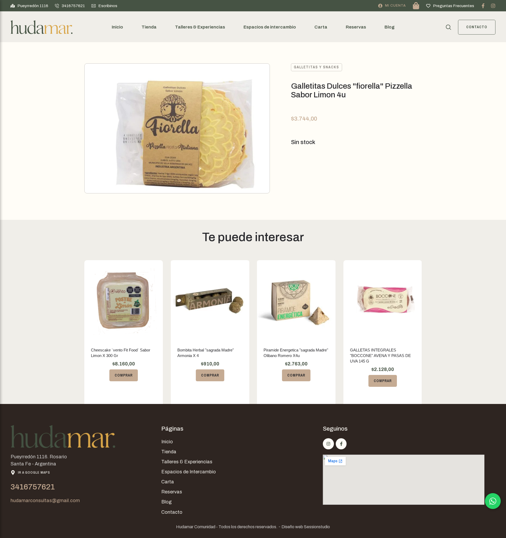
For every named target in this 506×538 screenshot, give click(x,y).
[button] (29, 6)
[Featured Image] (123, 299)
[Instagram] (493, 5)
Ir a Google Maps (34, 472)
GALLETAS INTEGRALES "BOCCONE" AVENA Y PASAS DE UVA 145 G (380, 355)
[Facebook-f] (483, 5)
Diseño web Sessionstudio (305, 527)
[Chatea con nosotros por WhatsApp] (493, 501)
